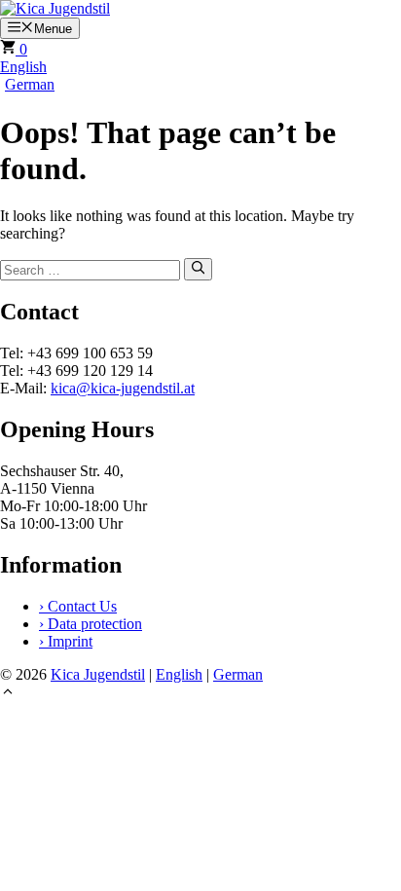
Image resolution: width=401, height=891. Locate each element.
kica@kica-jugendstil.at (123, 388)
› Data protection (90, 623)
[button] (8, 694)
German (30, 84)
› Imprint (65, 641)
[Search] (198, 268)
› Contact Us (78, 606)
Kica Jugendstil (98, 674)
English (23, 66)
